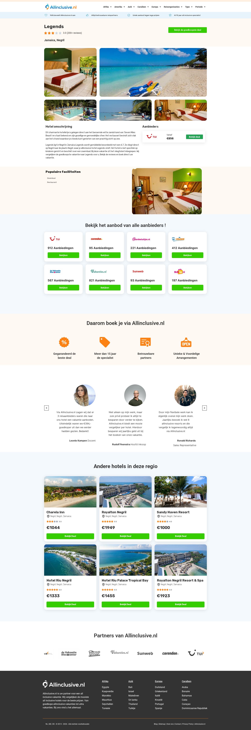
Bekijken (63, 255)
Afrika (106, 7)
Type (187, 7)
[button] (46, 408)
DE (53, 724)
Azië (130, 7)
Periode (199, 7)
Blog (155, 724)
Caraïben (142, 7)
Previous (48, 653)
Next (203, 653)
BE (50, 724)
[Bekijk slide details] (55, 653)
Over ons (170, 724)
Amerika (118, 7)
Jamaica (49, 40)
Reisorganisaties (172, 7)
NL (47, 724)
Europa (155, 7)
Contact (178, 724)
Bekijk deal (194, 137)
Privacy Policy (187, 724)
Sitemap (162, 724)
